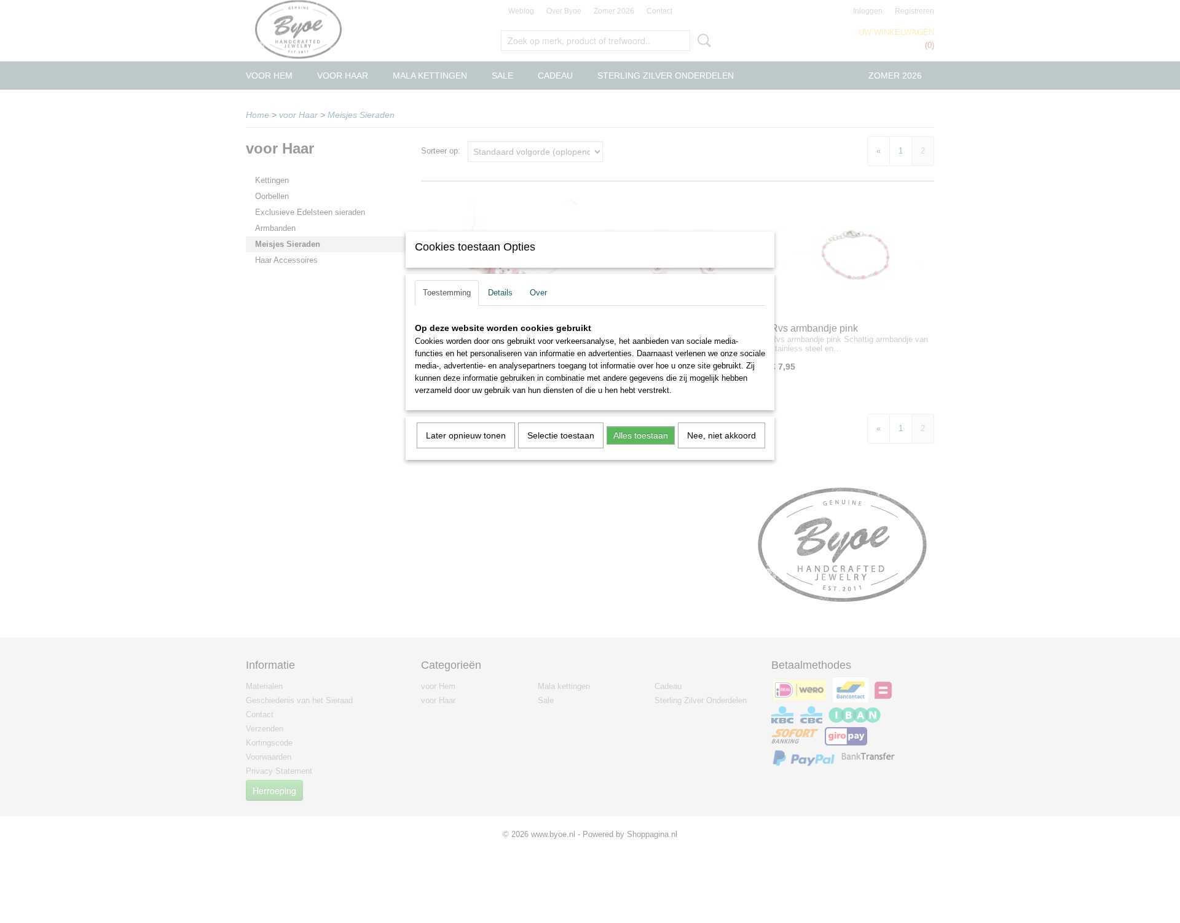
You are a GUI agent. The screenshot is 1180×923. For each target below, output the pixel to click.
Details (500, 292)
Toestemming (447, 292)
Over (538, 292)
